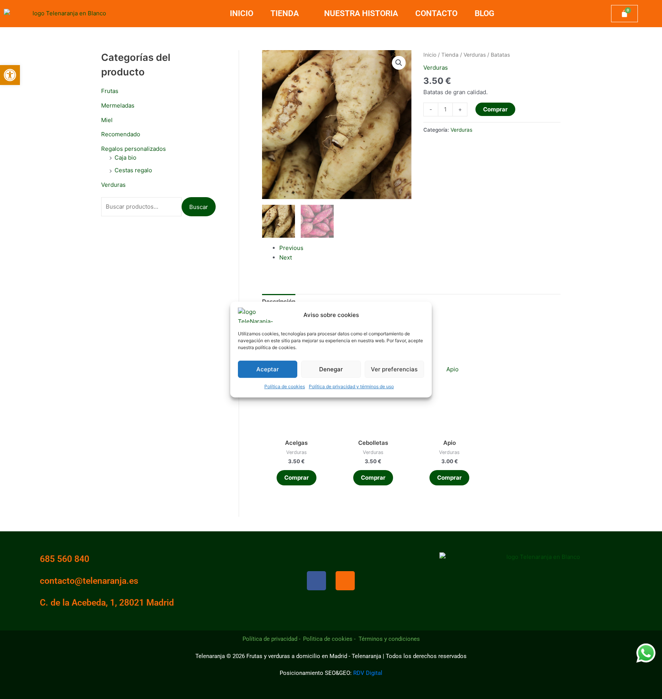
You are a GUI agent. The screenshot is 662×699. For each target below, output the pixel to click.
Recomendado (120, 134)
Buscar (198, 207)
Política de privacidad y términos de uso (351, 386)
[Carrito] (624, 14)
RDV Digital (367, 673)
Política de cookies (284, 386)
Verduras (113, 184)
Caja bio (125, 157)
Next (285, 257)
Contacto (436, 13)
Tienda (284, 13)
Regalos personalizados (133, 148)
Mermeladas (117, 105)
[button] (10, 75)
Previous (291, 248)
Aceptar (267, 369)
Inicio (241, 13)
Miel (107, 120)
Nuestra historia (361, 13)
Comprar (495, 109)
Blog (484, 13)
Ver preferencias (394, 369)
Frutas (109, 91)
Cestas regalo (133, 170)
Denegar (331, 369)
